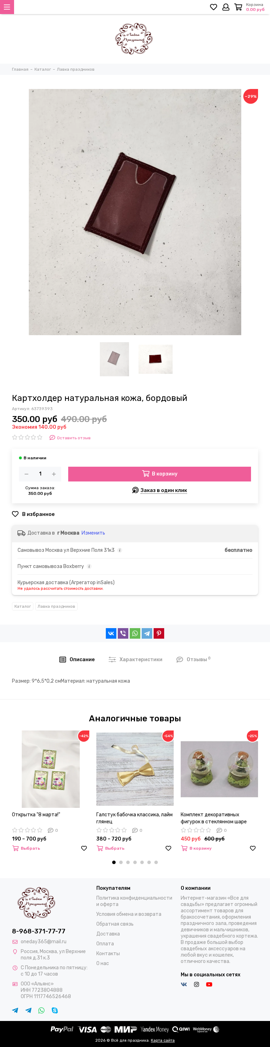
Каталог (22, 606)
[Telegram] (147, 633)
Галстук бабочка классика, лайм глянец (134, 818)
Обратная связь (115, 924)
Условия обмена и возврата (128, 914)
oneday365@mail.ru (43, 942)
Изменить (93, 533)
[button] (114, 862)
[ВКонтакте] (111, 633)
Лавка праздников (56, 606)
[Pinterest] (159, 633)
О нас (102, 963)
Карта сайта (163, 1040)
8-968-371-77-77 (38, 931)
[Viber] (123, 633)
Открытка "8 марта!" (36, 815)
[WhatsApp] (135, 633)
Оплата (105, 944)
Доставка (108, 934)
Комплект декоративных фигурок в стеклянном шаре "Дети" (214, 818)
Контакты (108, 954)
